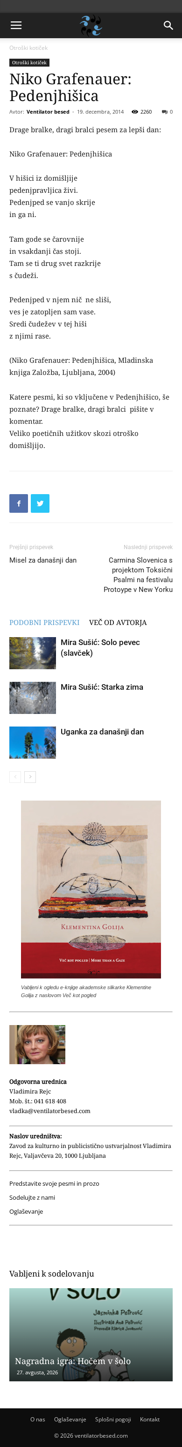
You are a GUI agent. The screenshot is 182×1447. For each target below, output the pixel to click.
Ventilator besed (48, 111)
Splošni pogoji (113, 1419)
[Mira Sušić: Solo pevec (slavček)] (32, 653)
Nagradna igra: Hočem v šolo (73, 1360)
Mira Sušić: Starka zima (102, 687)
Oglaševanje (26, 1212)
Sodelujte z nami (32, 1198)
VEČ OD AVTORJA (118, 622)
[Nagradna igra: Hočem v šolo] (91, 1334)
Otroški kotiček (28, 48)
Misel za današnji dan (43, 560)
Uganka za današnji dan (102, 731)
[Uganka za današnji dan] (32, 743)
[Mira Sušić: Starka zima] (32, 698)
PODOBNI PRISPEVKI (44, 622)
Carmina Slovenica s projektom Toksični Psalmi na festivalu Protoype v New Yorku (138, 575)
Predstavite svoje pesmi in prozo (54, 1184)
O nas (37, 1419)
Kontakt (150, 1419)
